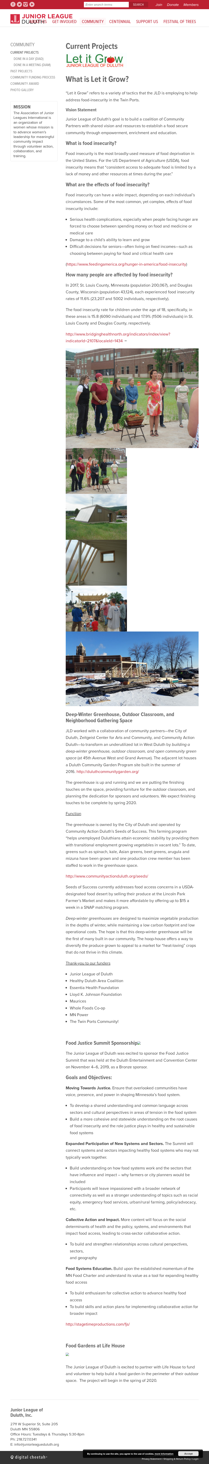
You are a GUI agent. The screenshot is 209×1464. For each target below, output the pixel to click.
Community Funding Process (32, 77)
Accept (188, 1453)
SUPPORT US (147, 21)
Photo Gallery (22, 90)
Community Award (24, 83)
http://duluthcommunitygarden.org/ (108, 771)
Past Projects (21, 71)
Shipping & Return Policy (177, 1459)
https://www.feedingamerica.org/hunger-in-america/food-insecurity (126, 264)
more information (164, 1453)
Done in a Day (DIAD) (28, 58)
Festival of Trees (179, 21)
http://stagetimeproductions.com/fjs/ (98, 1324)
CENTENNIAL (120, 21)
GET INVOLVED (64, 21)
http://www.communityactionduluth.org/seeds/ (107, 876)
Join (159, 4)
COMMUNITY (93, 21)
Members (191, 4)
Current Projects (24, 52)
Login (195, 1459)
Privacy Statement (152, 1459)
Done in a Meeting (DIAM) (32, 65)
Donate (173, 4)
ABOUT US (38, 21)
